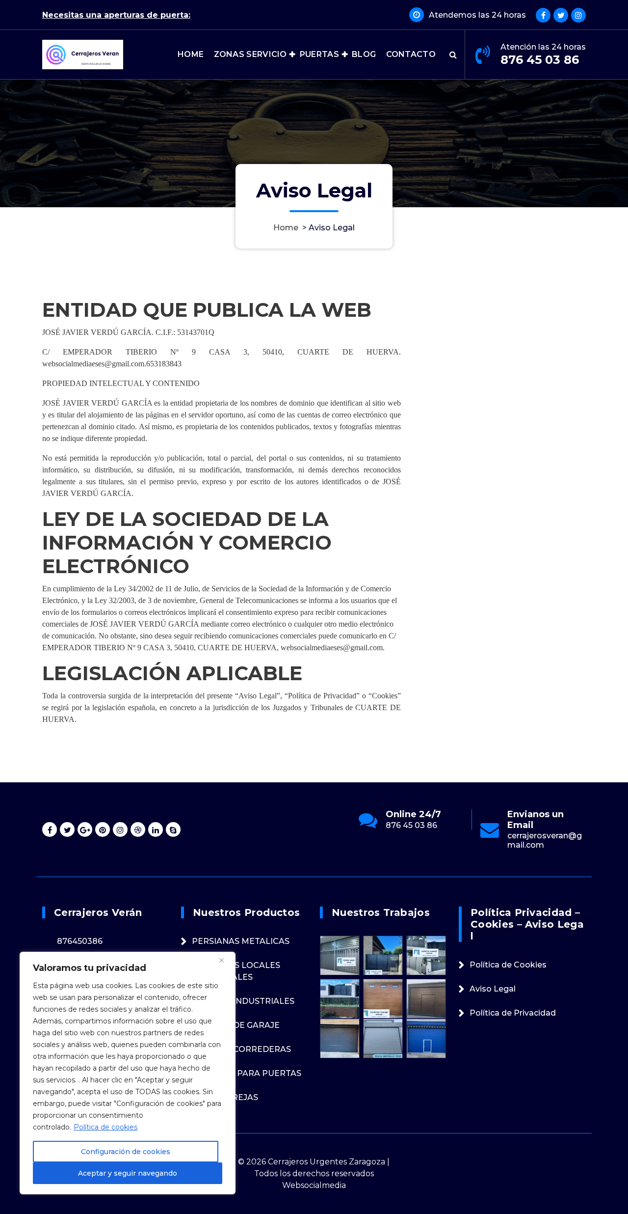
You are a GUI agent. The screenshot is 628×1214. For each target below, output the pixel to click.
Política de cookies (105, 1127)
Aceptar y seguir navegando (127, 1173)
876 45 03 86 (539, 60)
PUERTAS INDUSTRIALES (243, 1001)
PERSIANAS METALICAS (240, 941)
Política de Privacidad (513, 1013)
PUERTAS (319, 54)
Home (285, 227)
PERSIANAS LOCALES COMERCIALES (236, 971)
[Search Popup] (453, 54)
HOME (191, 54)
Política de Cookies (508, 964)
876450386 (80, 941)
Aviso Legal (493, 988)
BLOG (364, 54)
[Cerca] (225, 960)
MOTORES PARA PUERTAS (246, 1073)
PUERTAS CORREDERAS (241, 1049)
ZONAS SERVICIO (250, 54)
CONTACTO (411, 54)
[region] (128, 1073)
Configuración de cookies (125, 1151)
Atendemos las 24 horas (477, 15)
